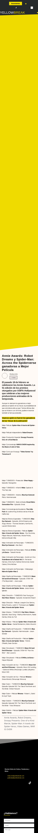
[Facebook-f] (6, 7)
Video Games (23, 726)
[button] (25, 3)
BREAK (19, 12)
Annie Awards (10, 717)
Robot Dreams (24, 717)
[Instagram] (11, 7)
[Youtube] (13, 7)
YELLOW (7, 12)
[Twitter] (9, 7)
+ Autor (13, 377)
